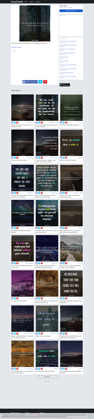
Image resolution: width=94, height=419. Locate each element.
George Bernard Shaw (53, 122)
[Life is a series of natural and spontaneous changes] (71, 248)
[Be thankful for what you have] (22, 107)
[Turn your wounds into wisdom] (22, 143)
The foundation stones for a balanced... (68, 45)
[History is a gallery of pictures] (22, 318)
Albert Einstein (30, 192)
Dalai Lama (31, 228)
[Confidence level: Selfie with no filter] (47, 354)
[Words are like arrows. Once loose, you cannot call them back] (71, 178)
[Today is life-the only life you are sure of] (47, 178)
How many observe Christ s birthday (67, 68)
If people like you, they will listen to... (67, 49)
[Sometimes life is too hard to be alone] (71, 318)
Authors (31, 1)
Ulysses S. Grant (62, 54)
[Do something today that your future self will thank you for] (71, 283)
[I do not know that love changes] (47, 143)
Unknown (61, 58)
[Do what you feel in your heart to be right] (47, 213)
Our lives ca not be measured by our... (68, 41)
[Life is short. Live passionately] (22, 283)
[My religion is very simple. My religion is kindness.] (22, 213)
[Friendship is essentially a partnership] (71, 107)
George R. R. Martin (77, 192)
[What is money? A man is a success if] (71, 213)
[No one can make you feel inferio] (22, 248)
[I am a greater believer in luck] (22, 354)
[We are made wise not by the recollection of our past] (47, 107)
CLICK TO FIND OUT (71, 10)
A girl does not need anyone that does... (68, 64)
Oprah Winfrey (30, 122)
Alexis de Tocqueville (29, 333)
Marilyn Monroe (62, 66)
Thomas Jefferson (29, 368)
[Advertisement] (34, 65)
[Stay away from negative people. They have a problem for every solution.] (22, 178)
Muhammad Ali (54, 333)
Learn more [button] (64, 416)
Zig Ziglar (61, 46)
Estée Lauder (55, 298)
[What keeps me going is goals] (47, 318)
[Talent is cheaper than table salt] (47, 248)
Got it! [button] (89, 416)
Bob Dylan (80, 228)
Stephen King (55, 263)
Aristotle (80, 122)
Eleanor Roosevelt (54, 228)
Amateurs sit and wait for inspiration (67, 76)
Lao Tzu (80, 263)
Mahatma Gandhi (16, 47)
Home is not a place (64, 57)
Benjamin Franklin (62, 70)
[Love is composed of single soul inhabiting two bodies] (71, 354)
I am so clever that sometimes (66, 72)
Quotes (64, 84)
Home (25, 1)
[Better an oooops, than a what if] (71, 143)
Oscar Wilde (61, 74)
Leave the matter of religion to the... (67, 53)
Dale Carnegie (54, 192)
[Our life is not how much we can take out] (47, 283)
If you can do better (63, 60)
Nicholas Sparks (62, 42)
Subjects (38, 1)
